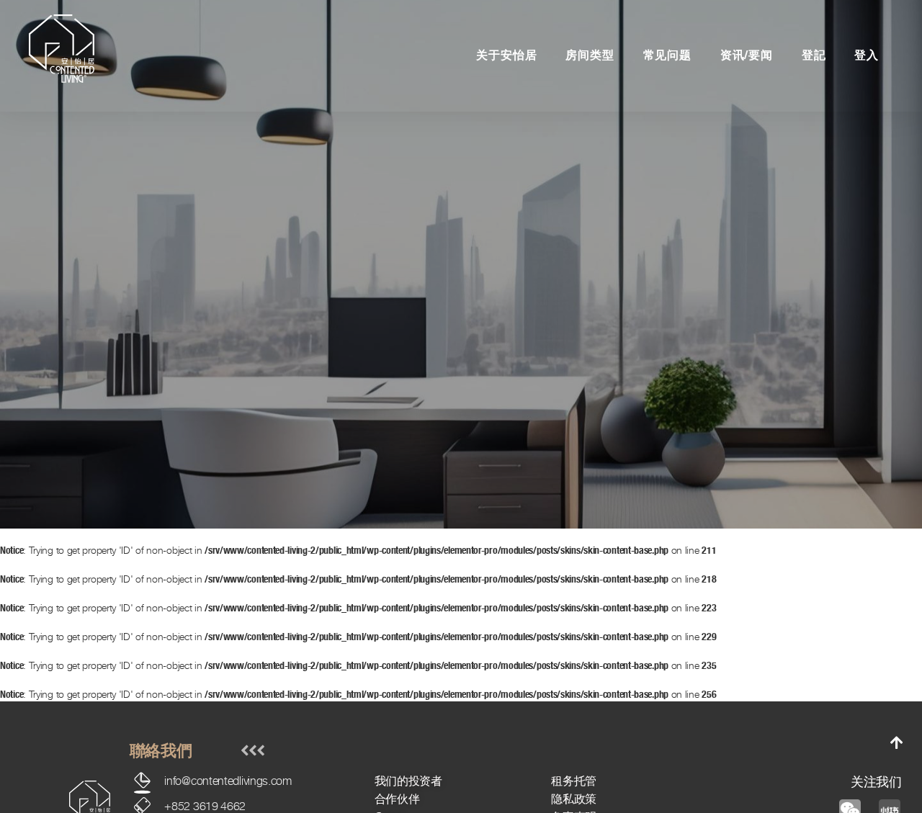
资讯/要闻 (746, 55)
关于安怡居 (506, 55)
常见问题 (667, 55)
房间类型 (589, 55)
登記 (814, 55)
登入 (866, 55)
